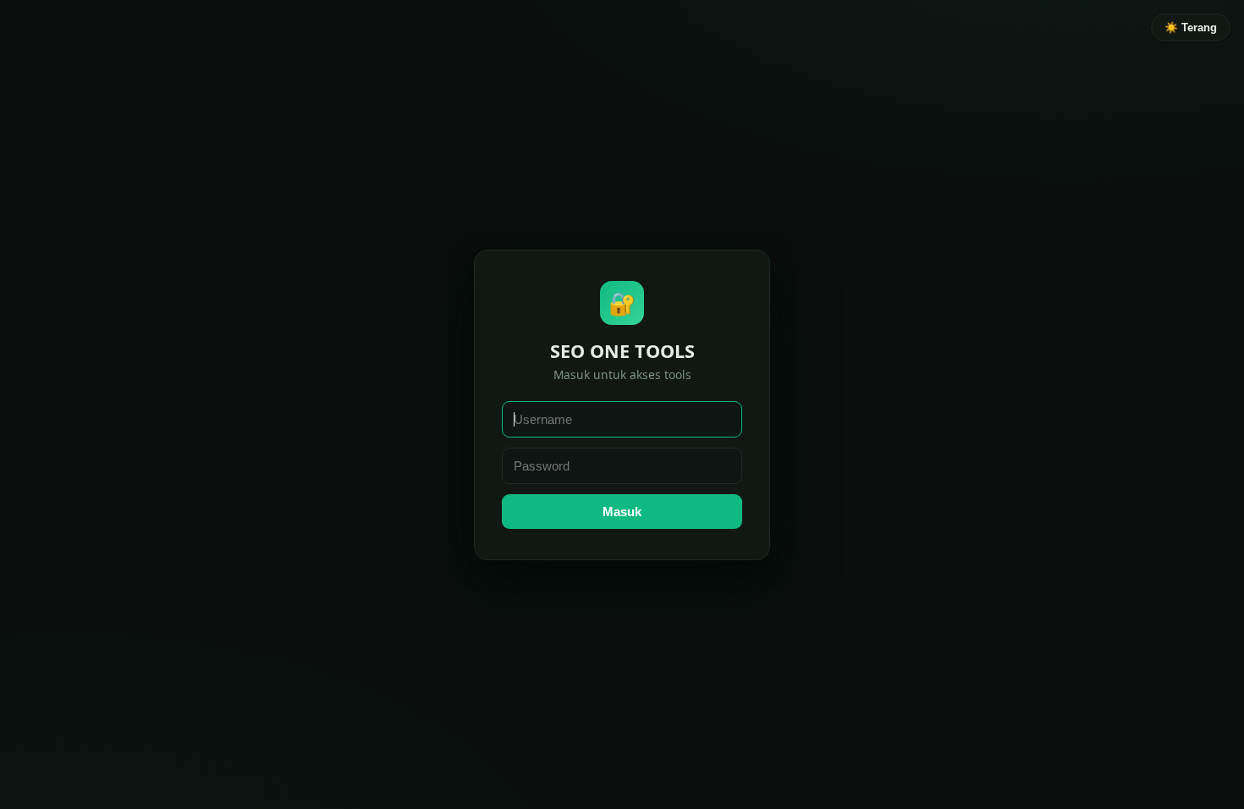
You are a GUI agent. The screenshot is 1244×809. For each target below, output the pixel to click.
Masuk (622, 511)
